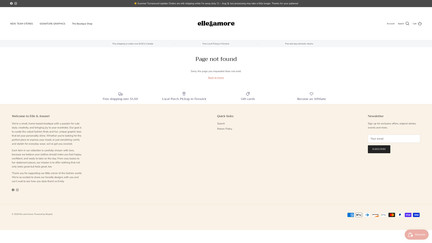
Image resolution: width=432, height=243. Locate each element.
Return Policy (224, 128)
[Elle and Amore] (216, 23)
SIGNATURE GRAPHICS (52, 23)
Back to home (216, 77)
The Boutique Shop (82, 23)
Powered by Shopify (43, 214)
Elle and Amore (26, 214)
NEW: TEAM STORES (21, 23)
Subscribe (379, 149)
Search (221, 123)
